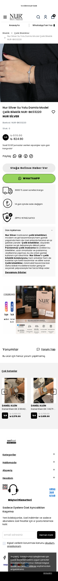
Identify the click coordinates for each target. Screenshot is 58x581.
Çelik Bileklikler (21, 33)
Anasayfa (14, 25)
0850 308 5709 (52, 492)
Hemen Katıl (46, 535)
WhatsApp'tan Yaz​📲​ (44, 25)
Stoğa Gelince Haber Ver (29, 168)
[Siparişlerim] (46, 17)
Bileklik (6, 33)
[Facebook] (4, 558)
